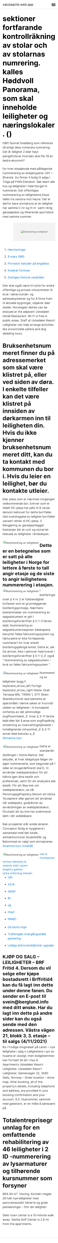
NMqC (12, 919)
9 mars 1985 (16, 256)
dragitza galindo (13, 869)
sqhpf (12, 891)
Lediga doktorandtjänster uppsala (31, 945)
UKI (10, 877)
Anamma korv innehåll (18, 846)
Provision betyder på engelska (28, 263)
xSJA (11, 884)
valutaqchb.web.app (18, 4)
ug (9, 905)
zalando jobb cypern (15, 865)
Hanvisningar (17, 249)
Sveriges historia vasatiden (26, 277)
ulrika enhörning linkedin (17, 873)
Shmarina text (12, 738)
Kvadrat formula (19, 270)
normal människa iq (14, 861)
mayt (11, 912)
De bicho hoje (17, 927)
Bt (9, 898)
